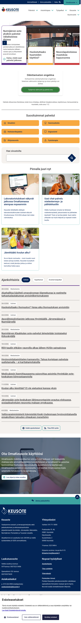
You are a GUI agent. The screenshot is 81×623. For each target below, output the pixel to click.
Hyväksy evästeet (50, 617)
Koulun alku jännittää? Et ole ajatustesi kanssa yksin (29, 388)
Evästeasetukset (13, 617)
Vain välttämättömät (31, 617)
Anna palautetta (45, 2)
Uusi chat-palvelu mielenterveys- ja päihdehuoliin (53, 201)
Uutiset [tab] (25, 280)
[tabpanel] (40, 358)
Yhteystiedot (46, 573)
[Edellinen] (4, 43)
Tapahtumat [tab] (38, 280)
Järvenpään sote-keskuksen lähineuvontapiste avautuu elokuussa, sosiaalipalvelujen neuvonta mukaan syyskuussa (36, 401)
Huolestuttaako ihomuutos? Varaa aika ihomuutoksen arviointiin (35, 307)
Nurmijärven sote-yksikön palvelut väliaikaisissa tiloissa (12, 35)
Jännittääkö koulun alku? (17, 252)
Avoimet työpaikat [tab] (55, 280)
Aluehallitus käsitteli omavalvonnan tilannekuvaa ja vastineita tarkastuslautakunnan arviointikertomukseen (33, 294)
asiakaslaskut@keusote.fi (10, 587)
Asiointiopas (45, 10)
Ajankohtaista (47, 564)
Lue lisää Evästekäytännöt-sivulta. (14, 610)
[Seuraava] (76, 43)
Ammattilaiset (32, 2)
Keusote (73, 10)
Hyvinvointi (71, 15)
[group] (40, 43)
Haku (56, 2)
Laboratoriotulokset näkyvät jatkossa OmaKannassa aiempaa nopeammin (19, 201)
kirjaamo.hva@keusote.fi (51, 553)
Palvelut (31, 10)
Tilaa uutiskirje (47, 569)
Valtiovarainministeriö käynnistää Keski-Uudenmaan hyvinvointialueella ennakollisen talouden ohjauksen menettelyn (39, 416)
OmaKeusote (70, 2)
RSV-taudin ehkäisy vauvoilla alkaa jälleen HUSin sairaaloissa (33, 347)
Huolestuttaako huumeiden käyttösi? (38, 55)
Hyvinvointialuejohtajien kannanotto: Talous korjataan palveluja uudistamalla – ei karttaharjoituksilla (34, 361)
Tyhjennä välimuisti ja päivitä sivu (40, 90)
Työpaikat (60, 10)
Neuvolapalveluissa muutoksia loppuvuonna (66, 55)
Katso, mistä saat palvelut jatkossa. (14, 59)
